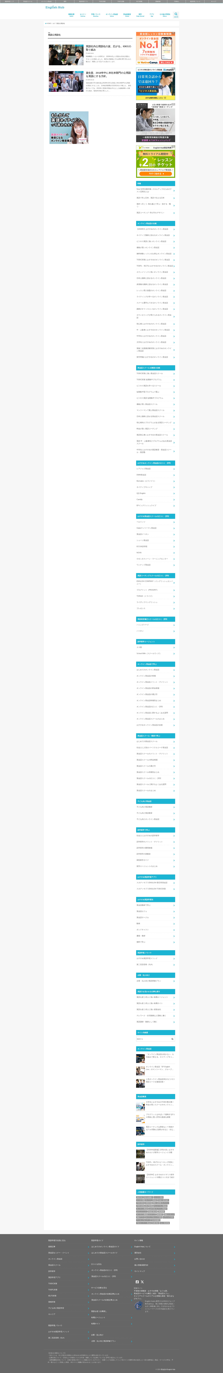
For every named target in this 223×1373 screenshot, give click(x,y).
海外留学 (159, 1214)
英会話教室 (127, 15)
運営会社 (137, 1253)
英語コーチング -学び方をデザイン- (150, 213)
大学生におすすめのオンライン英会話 (151, 342)
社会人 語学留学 (163, 1200)
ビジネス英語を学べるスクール (149, 386)
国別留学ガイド (143, 860)
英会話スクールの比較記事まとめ (104, 1300)
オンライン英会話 (46, 1)
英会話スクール (27, 1)
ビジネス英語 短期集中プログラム (150, 398)
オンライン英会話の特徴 (146, 676)
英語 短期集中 (148, 1197)
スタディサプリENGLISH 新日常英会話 (152, 883)
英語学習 (139, 1197)
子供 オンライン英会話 (144, 1223)
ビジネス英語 (158, 1197)
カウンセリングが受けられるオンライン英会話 (154, 316)
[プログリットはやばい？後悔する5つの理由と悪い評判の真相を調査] (140, 1118)
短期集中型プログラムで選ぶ (148, 392)
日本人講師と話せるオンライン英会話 (151, 278)
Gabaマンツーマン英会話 (146, 528)
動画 (138, 923)
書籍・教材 (141, 936)
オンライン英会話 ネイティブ (146, 1214)
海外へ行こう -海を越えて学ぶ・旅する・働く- (154, 205)
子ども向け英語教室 (144, 813)
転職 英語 (156, 1223)
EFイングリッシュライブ (146, 505)
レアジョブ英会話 (144, 469)
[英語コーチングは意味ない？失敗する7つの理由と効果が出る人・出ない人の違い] (140, 1131)
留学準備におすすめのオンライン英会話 (152, 357)
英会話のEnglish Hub (168, 1369)
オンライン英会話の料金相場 (148, 688)
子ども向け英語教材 (144, 807)
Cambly (140, 499)
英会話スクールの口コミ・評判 (149, 778)
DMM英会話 (141, 475)
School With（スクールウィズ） (149, 653)
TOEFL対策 (120, 1)
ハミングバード (143, 625)
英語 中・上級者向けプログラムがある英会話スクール (154, 442)
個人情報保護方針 (141, 1265)
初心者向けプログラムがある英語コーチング (154, 422)
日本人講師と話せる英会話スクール (150, 416)
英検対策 (158, 1)
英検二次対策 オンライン (160, 1203)
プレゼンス (141, 608)
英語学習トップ (9, 1)
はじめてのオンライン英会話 (148, 670)
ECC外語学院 (142, 546)
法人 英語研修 (164, 1223)
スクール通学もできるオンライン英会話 (152, 303)
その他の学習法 (165, 15)
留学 (65, 1)
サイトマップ (139, 1271)
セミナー (83, 15)
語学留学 (51, 1271)
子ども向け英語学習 (56, 1308)
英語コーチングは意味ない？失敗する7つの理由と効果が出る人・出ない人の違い (160, 1128)
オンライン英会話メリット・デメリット (152, 682)
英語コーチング (169, 1214)
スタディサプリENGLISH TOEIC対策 (151, 889)
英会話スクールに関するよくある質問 (151, 784)
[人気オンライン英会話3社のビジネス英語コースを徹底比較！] (140, 1083)
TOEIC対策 (102, 1)
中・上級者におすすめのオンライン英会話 (153, 330)
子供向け (176, 1)
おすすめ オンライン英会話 (158, 1209)
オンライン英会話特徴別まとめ (149, 700)
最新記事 (71, 15)
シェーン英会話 (143, 540)
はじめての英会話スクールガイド (104, 1253)
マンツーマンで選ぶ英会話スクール (150, 410)
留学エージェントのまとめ (147, 866)
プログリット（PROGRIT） (148, 590)
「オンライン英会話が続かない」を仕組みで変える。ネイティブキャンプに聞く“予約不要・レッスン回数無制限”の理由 (160, 1055)
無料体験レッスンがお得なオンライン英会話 (154, 254)
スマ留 (139, 647)
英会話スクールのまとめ (146, 790)
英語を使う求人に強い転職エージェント (152, 997)
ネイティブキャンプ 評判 (153, 1217)
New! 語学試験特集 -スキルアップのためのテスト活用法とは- (154, 190)
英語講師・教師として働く (147, 1022)
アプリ (152, 15)
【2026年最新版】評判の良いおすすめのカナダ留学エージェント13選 (160, 1151)
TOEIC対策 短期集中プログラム (149, 380)
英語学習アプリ (83, 1)
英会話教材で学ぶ (144, 905)
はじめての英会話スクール (147, 741)
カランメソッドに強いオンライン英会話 (152, 272)
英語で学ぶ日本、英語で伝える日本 (150, 198)
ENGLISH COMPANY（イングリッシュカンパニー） (155, 582)
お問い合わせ (139, 1259)
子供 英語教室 (155, 1220)
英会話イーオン (143, 534)
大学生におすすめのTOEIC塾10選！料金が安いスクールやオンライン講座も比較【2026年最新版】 (160, 1103)
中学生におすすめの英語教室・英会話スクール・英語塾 (154, 451)
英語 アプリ (140, 1217)
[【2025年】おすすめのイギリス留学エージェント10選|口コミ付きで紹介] (140, 1179)
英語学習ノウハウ (195, 1)
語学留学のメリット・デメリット (150, 842)
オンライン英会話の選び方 (147, 694)
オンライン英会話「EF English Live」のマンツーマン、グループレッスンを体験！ (160, 1068)
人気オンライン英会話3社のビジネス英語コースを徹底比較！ (160, 1080)
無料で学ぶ (141, 942)
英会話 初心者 (152, 1211)
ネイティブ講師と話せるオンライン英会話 (153, 235)
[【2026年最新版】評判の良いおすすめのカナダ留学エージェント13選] (140, 1154)
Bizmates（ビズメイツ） (146, 481)
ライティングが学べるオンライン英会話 (152, 297)
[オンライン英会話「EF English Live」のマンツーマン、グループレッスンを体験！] (140, 1071)
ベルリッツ (141, 522)
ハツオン (140, 631)
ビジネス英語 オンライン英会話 (147, 1200)
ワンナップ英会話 (144, 565)
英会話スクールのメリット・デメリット (152, 754)
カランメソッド (142, 1211)
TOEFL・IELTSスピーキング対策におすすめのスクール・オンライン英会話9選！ (160, 1163)
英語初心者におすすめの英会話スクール (152, 435)
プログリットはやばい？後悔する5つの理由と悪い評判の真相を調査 (160, 1115)
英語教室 (161, 1211)
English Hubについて (142, 1247)
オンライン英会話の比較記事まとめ (105, 1294)
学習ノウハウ (95, 15)
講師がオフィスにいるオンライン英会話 (152, 309)
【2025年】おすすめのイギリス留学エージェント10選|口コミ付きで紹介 (160, 1176)
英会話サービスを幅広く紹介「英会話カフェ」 (152, 1293)
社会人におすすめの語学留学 (148, 836)
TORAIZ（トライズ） (145, 596)
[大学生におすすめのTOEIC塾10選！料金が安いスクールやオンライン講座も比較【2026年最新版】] (140, 1106)
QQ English (141, 493)
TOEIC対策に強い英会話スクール (150, 373)
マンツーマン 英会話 (160, 1206)
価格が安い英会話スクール (147, 404)
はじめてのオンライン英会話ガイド (105, 1247)
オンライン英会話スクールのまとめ (150, 719)
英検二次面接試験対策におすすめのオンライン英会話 (154, 349)
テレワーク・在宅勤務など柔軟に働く (151, 1016)
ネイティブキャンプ (144, 487)
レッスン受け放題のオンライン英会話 (151, 290)
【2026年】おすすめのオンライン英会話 (152, 229)
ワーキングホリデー (143, 1220)
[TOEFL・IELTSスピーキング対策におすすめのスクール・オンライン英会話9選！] (140, 1166)
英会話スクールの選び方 (146, 766)
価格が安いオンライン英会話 (148, 247)
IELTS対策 (139, 1)
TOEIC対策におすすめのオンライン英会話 (153, 260)
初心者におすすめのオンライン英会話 (151, 324)
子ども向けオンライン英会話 (148, 819)
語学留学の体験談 (144, 854)
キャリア (213, 1)
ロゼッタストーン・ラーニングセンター (152, 559)
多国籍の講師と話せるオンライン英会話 (152, 284)
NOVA (139, 553)
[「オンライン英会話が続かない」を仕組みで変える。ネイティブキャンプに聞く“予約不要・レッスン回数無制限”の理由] (140, 1058)
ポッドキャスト (143, 930)
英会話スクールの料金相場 (147, 760)
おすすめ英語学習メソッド (147, 958)
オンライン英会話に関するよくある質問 (152, 713)
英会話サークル (143, 917)
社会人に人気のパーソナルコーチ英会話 (152, 747)
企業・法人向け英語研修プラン (149, 981)
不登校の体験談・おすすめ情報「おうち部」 (151, 1291)
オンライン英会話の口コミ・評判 (150, 707)
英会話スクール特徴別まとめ (148, 772)
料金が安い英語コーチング (147, 429)
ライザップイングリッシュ (147, 602)
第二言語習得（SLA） (145, 964)
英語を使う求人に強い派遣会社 (149, 1009)
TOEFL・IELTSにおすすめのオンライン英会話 (155, 266)
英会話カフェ (142, 911)
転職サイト (95, 1324)
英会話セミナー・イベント (58, 1253)
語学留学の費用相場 (144, 848)
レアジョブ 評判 (168, 1217)
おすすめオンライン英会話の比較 (150, 725)
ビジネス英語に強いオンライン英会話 (151, 241)
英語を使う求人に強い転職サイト (150, 1003)
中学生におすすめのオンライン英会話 (151, 336)
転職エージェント (98, 1317)
